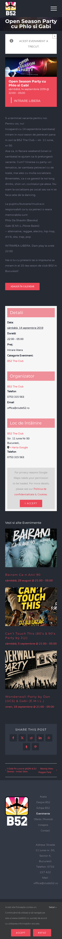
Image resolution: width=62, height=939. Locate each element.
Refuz (42, 932)
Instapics (43, 825)
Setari (52, 907)
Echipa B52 (43, 808)
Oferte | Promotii (43, 819)
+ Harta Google (19, 447)
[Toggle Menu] (54, 8)
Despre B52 (43, 802)
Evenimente (43, 813)
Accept (20, 932)
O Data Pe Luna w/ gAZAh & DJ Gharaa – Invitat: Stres (21, 770)
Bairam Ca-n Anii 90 (23, 574)
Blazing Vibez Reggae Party (45, 770)
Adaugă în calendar (22, 286)
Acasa (43, 796)
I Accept (31, 503)
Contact (45, 830)
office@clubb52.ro (46, 883)
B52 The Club (15, 361)
